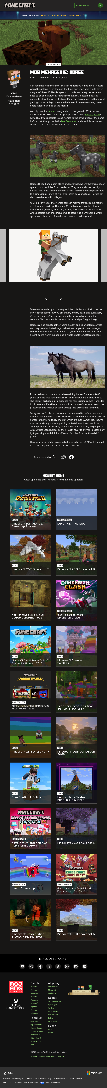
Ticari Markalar (76, 1079)
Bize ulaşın (52, 1021)
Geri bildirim (53, 1011)
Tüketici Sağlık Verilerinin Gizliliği (39, 1079)
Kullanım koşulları (61, 1079)
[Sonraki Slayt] (60, 297)
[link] (22, 966)
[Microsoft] (94, 1073)
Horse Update (92, 114)
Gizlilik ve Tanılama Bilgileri (13, 1079)
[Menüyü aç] (100, 5)
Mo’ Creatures (68, 121)
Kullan (50, 1033)
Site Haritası (53, 1014)
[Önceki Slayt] (47, 297)
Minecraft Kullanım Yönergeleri (42, 1056)
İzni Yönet (60, 1056)
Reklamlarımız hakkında (12, 1082)
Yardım (51, 1008)
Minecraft (34, 986)
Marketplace (53, 986)
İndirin (50, 1018)
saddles (51, 111)
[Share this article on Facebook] (71, 457)
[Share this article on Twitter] (55, 457)
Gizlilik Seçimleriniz (52, 1082)
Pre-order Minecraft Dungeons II (61, 15)
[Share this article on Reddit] (63, 457)
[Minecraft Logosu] (19, 5)
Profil (50, 1029)
